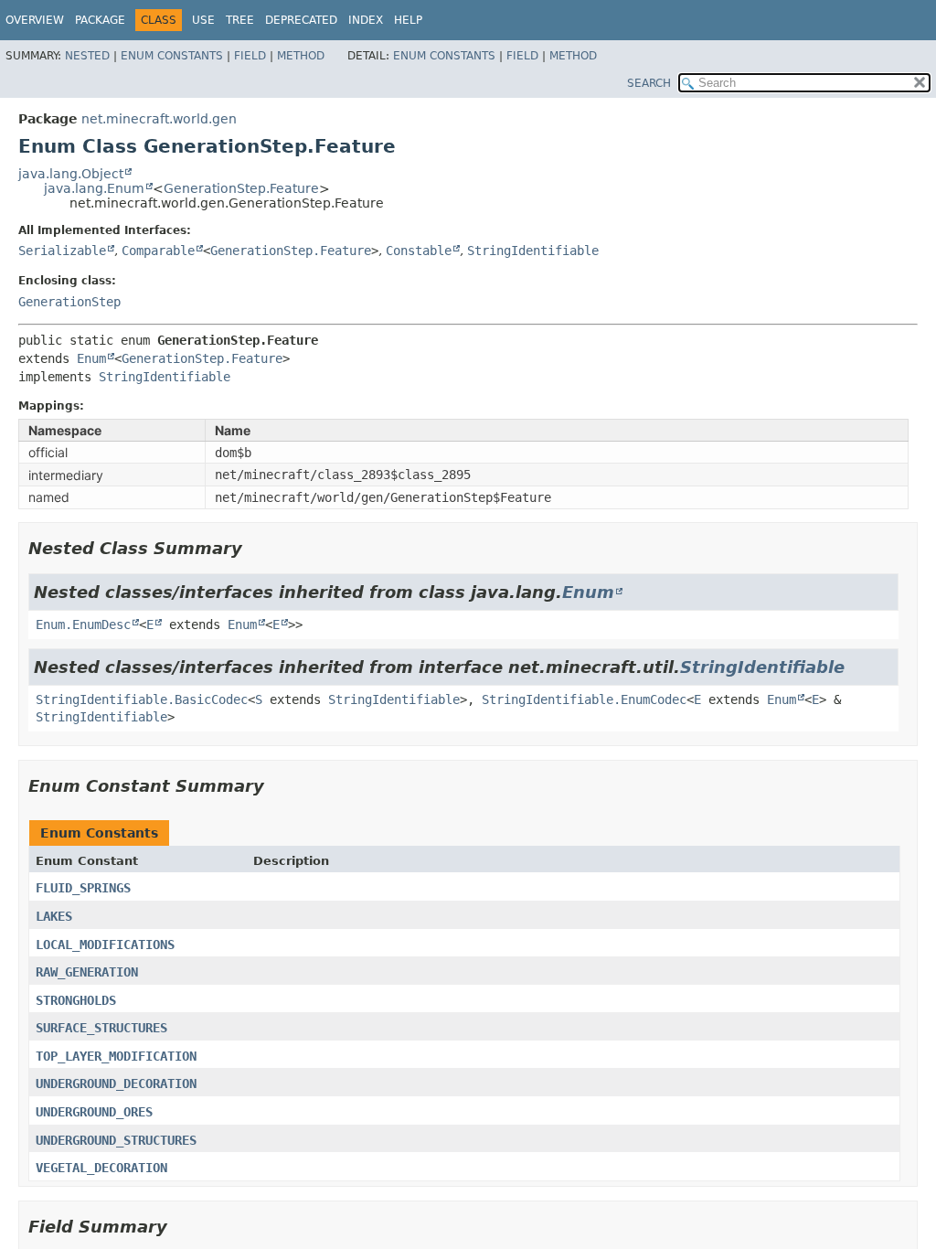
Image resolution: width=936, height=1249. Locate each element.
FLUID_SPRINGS (83, 888)
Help (408, 20)
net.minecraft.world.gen (159, 119)
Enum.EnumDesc (83, 624)
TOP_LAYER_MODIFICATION (116, 1056)
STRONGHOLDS (76, 1000)
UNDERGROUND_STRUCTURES (116, 1140)
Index (365, 20)
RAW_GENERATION (87, 972)
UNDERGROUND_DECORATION (116, 1083)
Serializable (62, 250)
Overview (34, 20)
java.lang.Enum (94, 188)
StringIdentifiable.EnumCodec (584, 699)
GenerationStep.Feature (241, 188)
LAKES (54, 916)
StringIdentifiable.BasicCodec (142, 699)
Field (250, 55)
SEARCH (649, 83)
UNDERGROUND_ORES (94, 1112)
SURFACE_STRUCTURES (101, 1027)
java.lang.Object (70, 173)
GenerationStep (69, 301)
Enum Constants (172, 55)
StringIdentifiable (533, 250)
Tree (240, 20)
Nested (87, 55)
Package (100, 20)
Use (203, 20)
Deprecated (301, 20)
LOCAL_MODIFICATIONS (105, 944)
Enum (91, 358)
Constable (419, 250)
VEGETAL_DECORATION (101, 1167)
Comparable (158, 250)
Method (300, 55)
